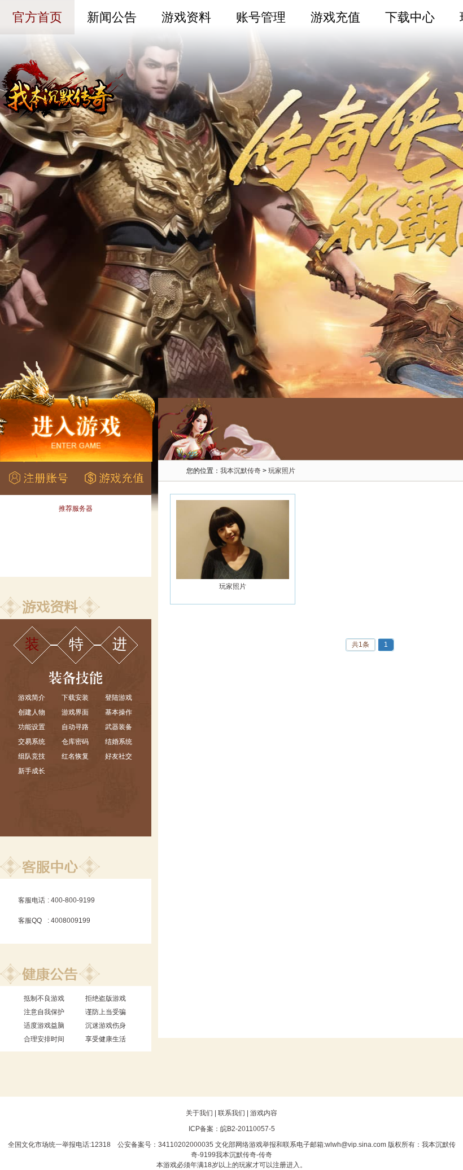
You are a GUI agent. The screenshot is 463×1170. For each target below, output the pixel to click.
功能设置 (31, 727)
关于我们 (199, 1113)
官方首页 (37, 17)
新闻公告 (112, 17)
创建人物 (31, 712)
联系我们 (231, 1113)
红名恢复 (75, 756)
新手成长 (31, 771)
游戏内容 (263, 1113)
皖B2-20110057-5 (247, 1129)
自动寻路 (75, 727)
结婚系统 (118, 742)
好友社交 (118, 756)
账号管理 (261, 17)
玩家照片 (281, 471)
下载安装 (75, 698)
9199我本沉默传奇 (228, 1155)
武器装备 (118, 727)
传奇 (265, 1155)
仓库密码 (75, 742)
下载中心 (410, 17)
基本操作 (118, 712)
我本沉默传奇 (240, 471)
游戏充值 (335, 17)
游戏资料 (186, 17)
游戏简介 (31, 698)
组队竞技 (31, 756)
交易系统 (31, 742)
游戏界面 (75, 712)
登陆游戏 (118, 698)
